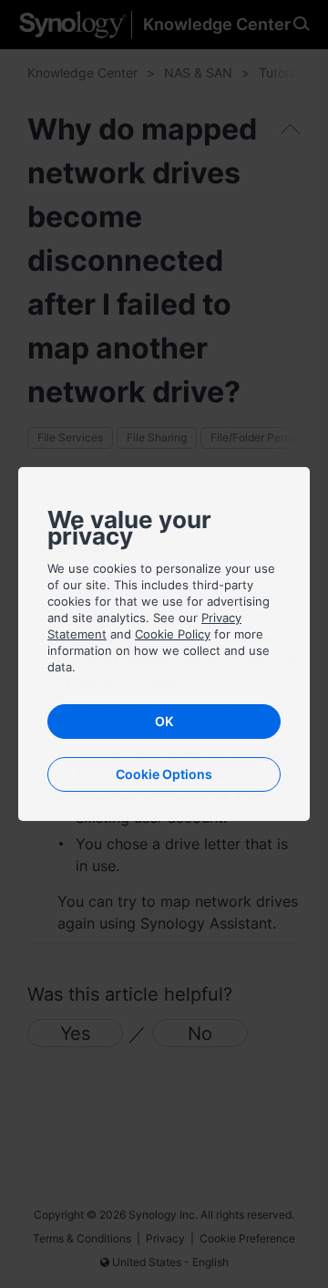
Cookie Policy (172, 634)
